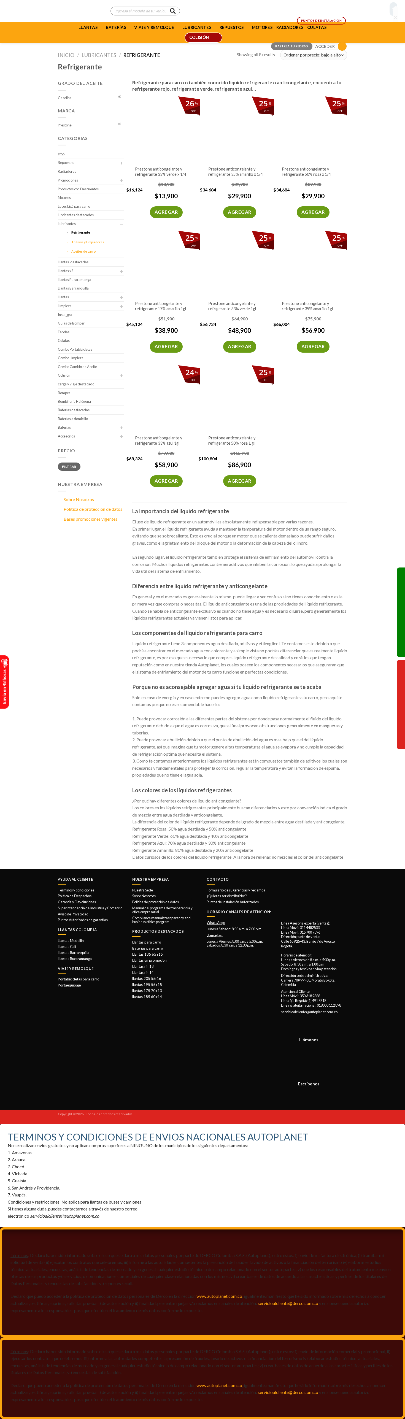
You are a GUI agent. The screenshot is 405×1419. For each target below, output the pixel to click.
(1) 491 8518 (316, 1000)
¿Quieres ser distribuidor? (227, 896)
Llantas (88, 27)
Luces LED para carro (74, 206)
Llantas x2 (65, 271)
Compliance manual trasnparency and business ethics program (161, 920)
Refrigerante (80, 232)
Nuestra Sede (142, 890)
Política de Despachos (74, 896)
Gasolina (65, 98)
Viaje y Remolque (154, 27)
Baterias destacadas (74, 410)
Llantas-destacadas (73, 262)
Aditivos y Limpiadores (87, 242)
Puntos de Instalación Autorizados (233, 902)
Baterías (116, 27)
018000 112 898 (329, 1005)
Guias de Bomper (71, 323)
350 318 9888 (310, 996)
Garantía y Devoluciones (77, 902)
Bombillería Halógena (74, 401)
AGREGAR (166, 212)
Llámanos (308, 1039)
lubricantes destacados (76, 215)
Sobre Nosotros (79, 499)
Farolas (63, 332)
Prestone (65, 125)
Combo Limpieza (70, 358)
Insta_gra (65, 314)
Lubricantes (99, 55)
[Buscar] (173, 11)
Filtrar (69, 466)
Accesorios (66, 436)
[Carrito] (342, 46)
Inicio (66, 55)
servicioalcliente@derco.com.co (288, 1303)
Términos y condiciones (76, 890)
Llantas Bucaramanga (74, 279)
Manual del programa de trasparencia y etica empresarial (162, 910)
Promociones (68, 180)
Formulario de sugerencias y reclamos (236, 890)
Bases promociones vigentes (90, 518)
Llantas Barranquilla (73, 288)
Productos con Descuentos (78, 189)
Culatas (64, 340)
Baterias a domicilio (73, 419)
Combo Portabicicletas (75, 349)
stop (61, 154)
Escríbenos (308, 1083)
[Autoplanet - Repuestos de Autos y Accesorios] (80, 11)
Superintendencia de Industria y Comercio (90, 908)
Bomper (64, 393)
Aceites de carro (83, 251)
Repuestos (66, 162)
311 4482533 (310, 927)
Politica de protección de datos (93, 509)
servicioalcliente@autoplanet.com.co (309, 1012)
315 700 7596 (310, 932)
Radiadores (67, 171)
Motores (64, 197)
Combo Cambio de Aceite (77, 366)
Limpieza (65, 306)
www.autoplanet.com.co (219, 1296)
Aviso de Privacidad (73, 914)
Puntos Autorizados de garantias (83, 920)
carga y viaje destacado (76, 384)
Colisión (64, 375)
